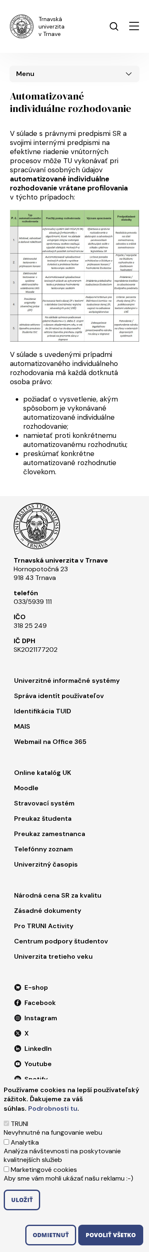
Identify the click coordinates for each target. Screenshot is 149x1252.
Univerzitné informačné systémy (67, 680)
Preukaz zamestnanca (49, 833)
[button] (134, 26)
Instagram (40, 1018)
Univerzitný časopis (46, 864)
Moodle (26, 788)
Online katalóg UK (42, 772)
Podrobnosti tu (52, 1108)
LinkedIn (38, 1048)
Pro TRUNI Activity (43, 926)
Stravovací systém (44, 803)
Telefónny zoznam (43, 849)
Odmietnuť (51, 1235)
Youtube (38, 1064)
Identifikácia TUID (42, 711)
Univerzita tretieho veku (53, 956)
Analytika (25, 1142)
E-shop (36, 987)
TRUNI (19, 1123)
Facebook (40, 1002)
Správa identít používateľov (59, 695)
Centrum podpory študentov (61, 941)
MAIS (22, 726)
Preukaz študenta (43, 818)
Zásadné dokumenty (47, 910)
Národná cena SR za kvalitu (57, 895)
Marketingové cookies (44, 1169)
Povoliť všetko (111, 1235)
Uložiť (22, 1200)
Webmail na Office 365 (50, 741)
